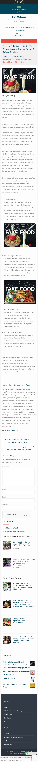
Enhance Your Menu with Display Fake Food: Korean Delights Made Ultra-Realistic (19, 448)
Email (4, 497)
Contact (6, 733)
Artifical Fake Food (11, 430)
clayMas (19, 96)
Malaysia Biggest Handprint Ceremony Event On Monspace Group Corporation (24, 562)
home (5, 707)
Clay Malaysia (19, 17)
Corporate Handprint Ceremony (15, 532)
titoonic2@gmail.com (27, 27)
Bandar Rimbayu (20, 30)
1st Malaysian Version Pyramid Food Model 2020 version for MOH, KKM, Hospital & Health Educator (23, 603)
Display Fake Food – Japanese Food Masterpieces (21, 620)
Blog (5, 721)
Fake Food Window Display (13, 711)
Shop (5, 741)
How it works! (8, 714)
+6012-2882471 (11, 27)
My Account (8, 744)
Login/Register (20, 12)
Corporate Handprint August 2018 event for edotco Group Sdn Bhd (22, 544)
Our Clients (7, 718)
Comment (6, 467)
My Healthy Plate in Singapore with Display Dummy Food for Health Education (22, 586)
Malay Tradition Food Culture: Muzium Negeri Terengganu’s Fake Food (20, 440)
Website (5, 504)
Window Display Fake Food (19, 9)
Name (5, 490)
